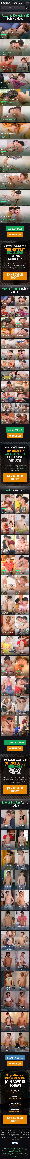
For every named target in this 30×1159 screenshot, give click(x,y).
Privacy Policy (6, 1148)
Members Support (12, 1150)
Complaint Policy (14, 1148)
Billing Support (20, 1150)
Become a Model (17, 1151)
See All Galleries (15, 742)
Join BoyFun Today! (15, 276)
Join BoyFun (21, 267)
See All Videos (15, 228)
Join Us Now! (15, 234)
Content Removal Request (8, 1153)
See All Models (15, 1057)
